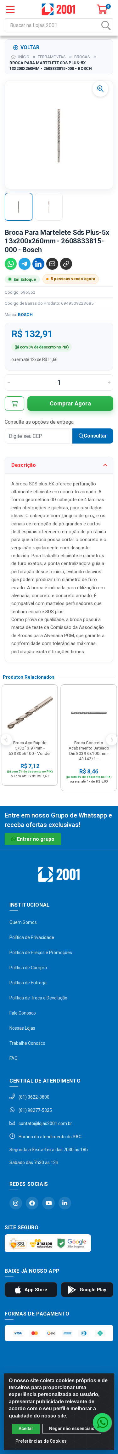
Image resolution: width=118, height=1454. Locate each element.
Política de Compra (28, 967)
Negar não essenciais (71, 1428)
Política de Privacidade (31, 937)
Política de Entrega (28, 982)
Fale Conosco (22, 1013)
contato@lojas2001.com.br (45, 1123)
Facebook (32, 1203)
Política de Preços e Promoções (40, 952)
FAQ (13, 1058)
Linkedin (65, 1203)
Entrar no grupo (35, 839)
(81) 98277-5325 (35, 1110)
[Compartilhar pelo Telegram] (25, 264)
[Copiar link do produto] (66, 264)
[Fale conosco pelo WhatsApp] (102, 1422)
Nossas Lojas (22, 1028)
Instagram (15, 1203)
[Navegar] (6, 739)
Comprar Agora (70, 403)
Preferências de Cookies (41, 1441)
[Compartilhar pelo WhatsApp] (11, 264)
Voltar (29, 47)
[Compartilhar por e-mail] (52, 264)
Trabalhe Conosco (27, 1043)
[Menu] (10, 9)
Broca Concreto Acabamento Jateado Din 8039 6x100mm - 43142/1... (89, 750)
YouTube (48, 1203)
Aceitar (26, 1428)
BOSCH (25, 314)
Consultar (95, 436)
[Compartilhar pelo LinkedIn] (38, 264)
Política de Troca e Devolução (38, 997)
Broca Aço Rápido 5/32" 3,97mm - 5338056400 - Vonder (30, 748)
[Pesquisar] (106, 25)
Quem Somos (23, 922)
